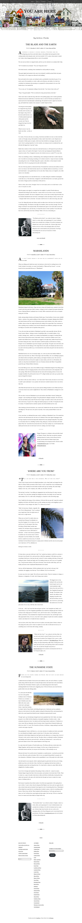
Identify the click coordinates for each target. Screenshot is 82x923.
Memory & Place (37, 874)
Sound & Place (36, 894)
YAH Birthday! (37, 907)
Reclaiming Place (37, 882)
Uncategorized (36, 902)
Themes (49, 1)
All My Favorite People (22, 853)
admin (41, 48)
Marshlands (41, 251)
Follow (51, 843)
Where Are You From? (41, 471)
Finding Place (49, 474)
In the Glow (20, 851)
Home (32, 1)
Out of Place (36, 880)
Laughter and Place (37, 867)
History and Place (37, 859)
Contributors (43, 1)
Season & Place (51, 671)
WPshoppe (51, 918)
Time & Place (52, 254)
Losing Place (36, 872)
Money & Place (37, 878)
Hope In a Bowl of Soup (23, 855)
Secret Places (36, 892)
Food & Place (36, 853)
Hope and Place (52, 48)
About (37, 1)
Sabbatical (36, 886)
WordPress (38, 918)
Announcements (37, 847)
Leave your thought (41, 238)
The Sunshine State (41, 667)
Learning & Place (37, 869)
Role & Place (36, 884)
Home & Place (36, 861)
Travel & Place (36, 900)
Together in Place (37, 898)
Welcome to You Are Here (39, 904)
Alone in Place (36, 845)
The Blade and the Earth (41, 44)
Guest (47, 48)
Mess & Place (36, 876)
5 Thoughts (41, 654)
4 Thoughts (41, 458)
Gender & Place (37, 855)
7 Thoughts (41, 822)
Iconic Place (36, 865)
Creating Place (36, 849)
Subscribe (52, 855)
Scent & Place (36, 888)
